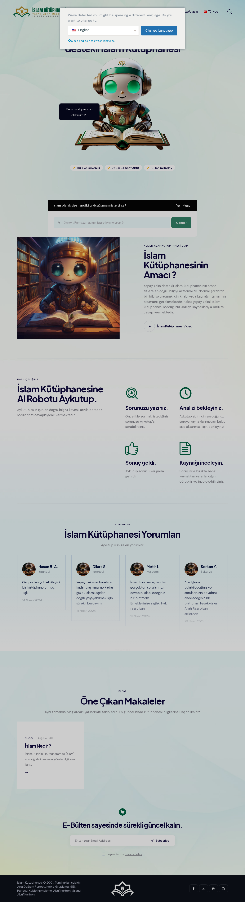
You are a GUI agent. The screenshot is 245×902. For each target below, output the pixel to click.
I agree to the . (125, 854)
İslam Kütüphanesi (29, 883)
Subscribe (162, 840)
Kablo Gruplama (58, 887)
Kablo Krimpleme (40, 891)
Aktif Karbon (62, 891)
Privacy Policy (133, 854)
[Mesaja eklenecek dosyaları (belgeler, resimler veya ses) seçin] (59, 223)
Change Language (159, 30)
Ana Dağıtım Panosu (31, 887)
